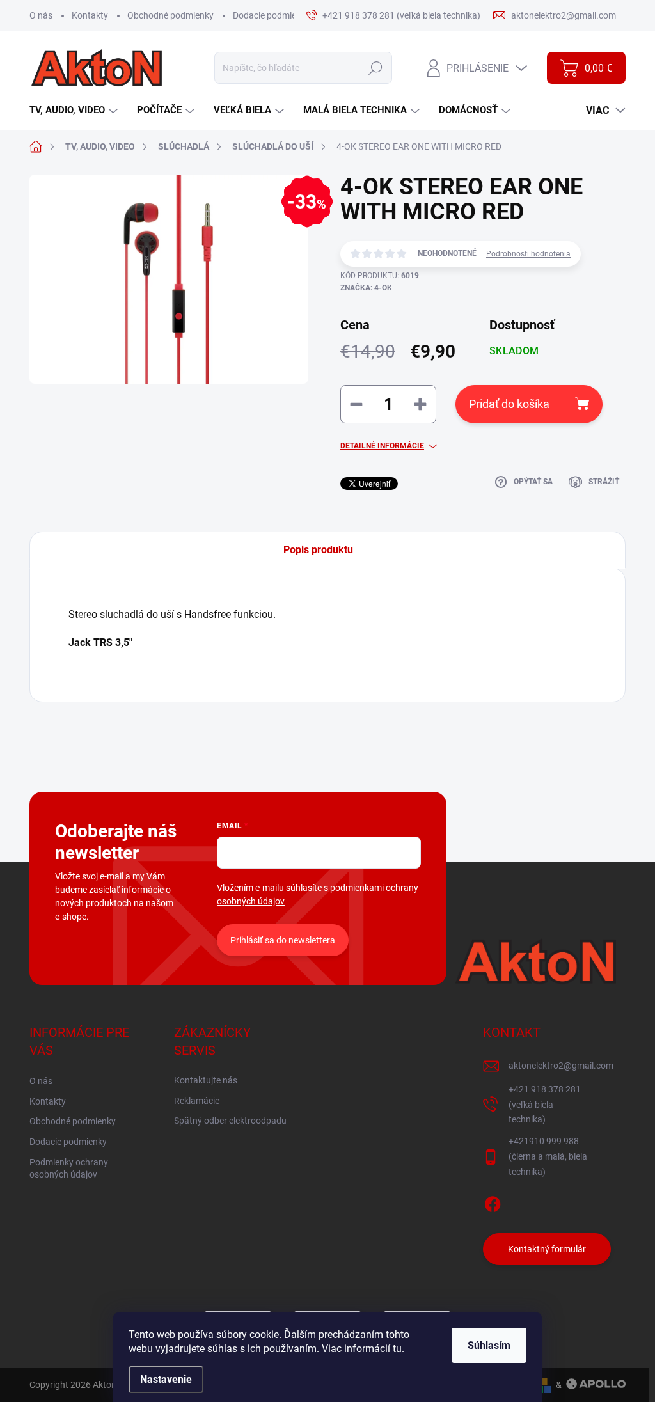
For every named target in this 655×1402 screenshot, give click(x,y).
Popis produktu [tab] (318, 550)
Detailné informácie (382, 445)
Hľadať (376, 68)
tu (397, 1349)
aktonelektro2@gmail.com (561, 1065)
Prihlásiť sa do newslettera (282, 940)
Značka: (366, 287)
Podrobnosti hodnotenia (528, 253)
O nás (40, 15)
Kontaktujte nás (205, 1080)
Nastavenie (166, 1379)
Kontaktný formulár (547, 1249)
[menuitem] (75, 110)
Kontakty (90, 15)
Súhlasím (489, 1345)
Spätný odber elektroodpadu (230, 1120)
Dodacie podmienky (271, 15)
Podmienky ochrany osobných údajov (68, 1168)
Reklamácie (196, 1101)
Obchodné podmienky (170, 15)
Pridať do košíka (509, 404)
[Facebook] (492, 1202)
